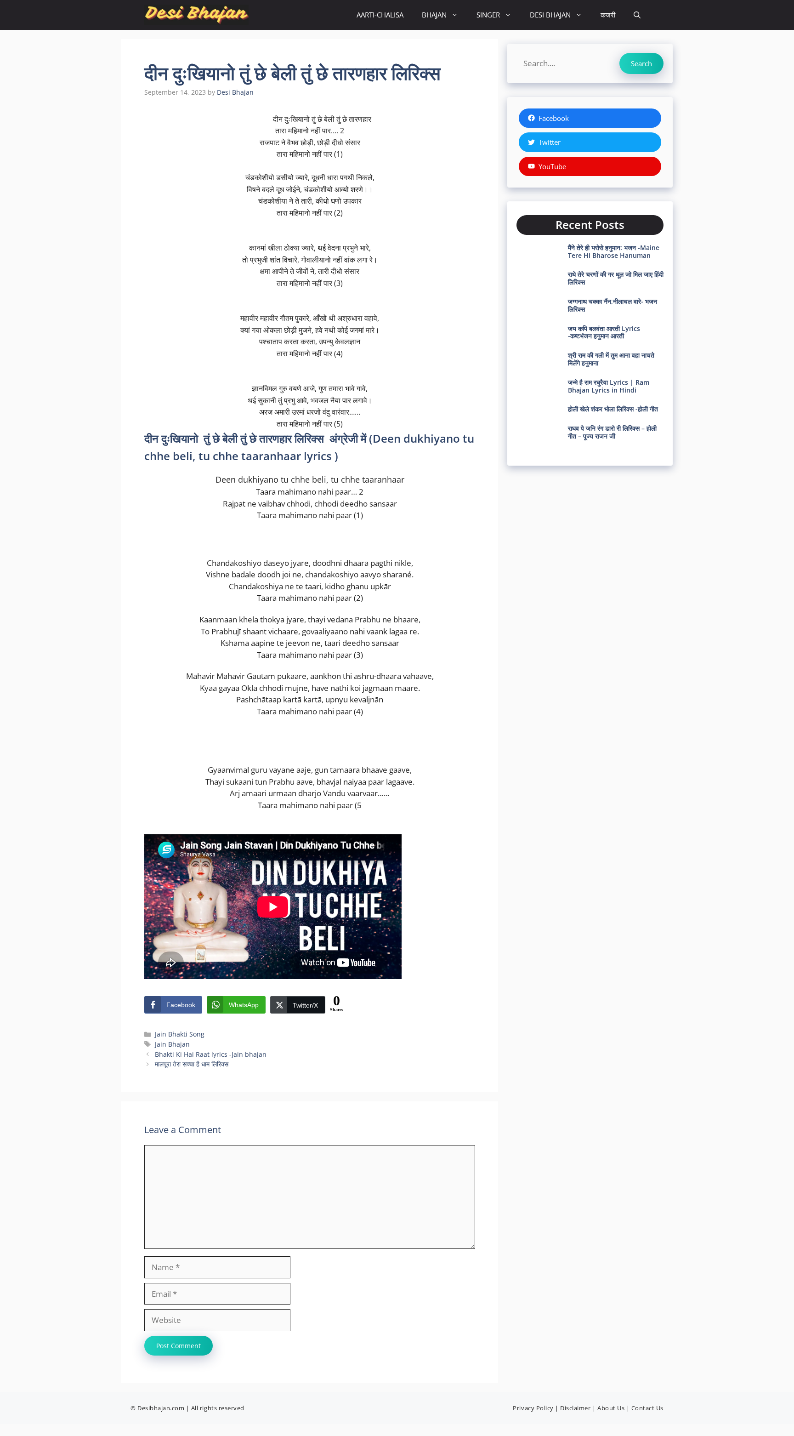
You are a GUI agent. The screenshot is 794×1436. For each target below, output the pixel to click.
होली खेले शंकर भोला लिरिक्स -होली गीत (613, 409)
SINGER (488, 14)
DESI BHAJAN (550, 14)
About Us (611, 1408)
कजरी (608, 14)
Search (641, 63)
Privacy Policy (533, 1408)
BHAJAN (434, 14)
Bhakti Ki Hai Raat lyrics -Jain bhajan (211, 1054)
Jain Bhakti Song (179, 1034)
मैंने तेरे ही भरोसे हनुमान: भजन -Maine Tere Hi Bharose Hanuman (613, 251)
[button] (637, 15)
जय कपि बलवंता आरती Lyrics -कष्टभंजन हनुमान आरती (604, 332)
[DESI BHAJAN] (196, 15)
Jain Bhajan (172, 1044)
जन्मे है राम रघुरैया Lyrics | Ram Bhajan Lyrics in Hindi (608, 386)
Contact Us (647, 1408)
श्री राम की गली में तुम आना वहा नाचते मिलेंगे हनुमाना (611, 359)
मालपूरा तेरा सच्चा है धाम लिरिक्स (191, 1064)
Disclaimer (575, 1408)
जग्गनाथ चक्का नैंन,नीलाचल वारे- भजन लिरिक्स (612, 305)
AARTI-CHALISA (380, 14)
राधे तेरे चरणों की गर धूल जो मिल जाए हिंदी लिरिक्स (616, 278)
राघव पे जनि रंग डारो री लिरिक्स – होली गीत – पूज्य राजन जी (612, 432)
